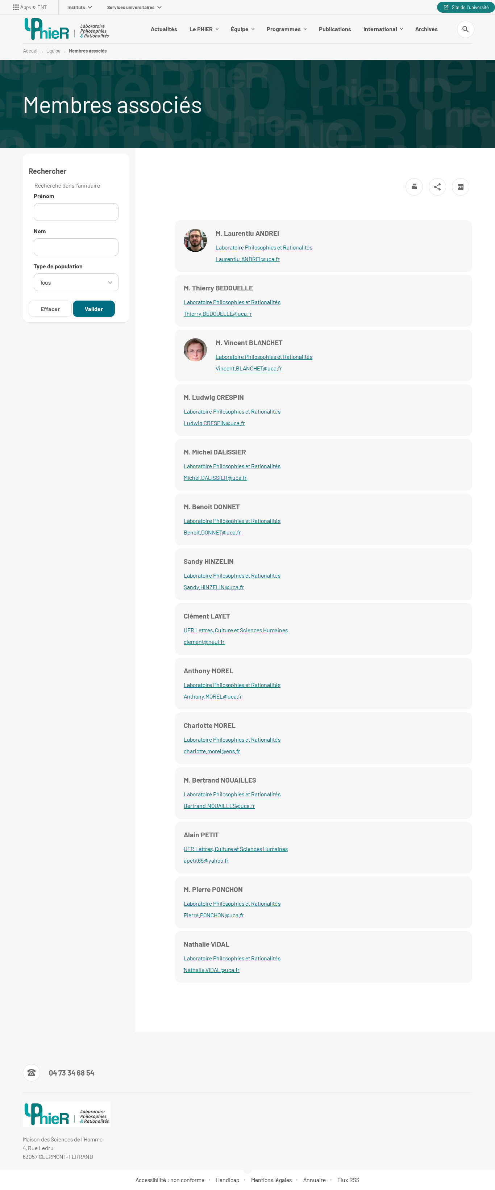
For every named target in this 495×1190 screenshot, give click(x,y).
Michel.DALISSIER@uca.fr (215, 477)
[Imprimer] (414, 187)
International (380, 28)
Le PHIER (201, 28)
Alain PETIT (201, 834)
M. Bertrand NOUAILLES (220, 780)
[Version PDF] (460, 187)
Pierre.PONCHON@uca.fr (214, 915)
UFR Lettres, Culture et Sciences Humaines (236, 630)
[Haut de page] (34, 1168)
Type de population (58, 266)
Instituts (76, 7)
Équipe (240, 28)
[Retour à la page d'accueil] (67, 29)
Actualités (164, 28)
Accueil (30, 51)
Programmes (284, 28)
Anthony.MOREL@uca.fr (213, 696)
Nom (40, 230)
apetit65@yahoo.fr (206, 860)
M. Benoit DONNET (212, 506)
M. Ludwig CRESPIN (214, 397)
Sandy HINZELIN (209, 561)
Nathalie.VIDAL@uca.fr (212, 969)
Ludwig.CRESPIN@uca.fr (214, 422)
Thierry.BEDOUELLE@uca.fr (218, 313)
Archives (426, 28)
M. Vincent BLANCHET (249, 342)
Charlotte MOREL (210, 725)
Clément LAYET (207, 616)
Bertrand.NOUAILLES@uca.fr (219, 805)
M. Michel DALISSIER (215, 452)
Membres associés (88, 51)
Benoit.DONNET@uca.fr (212, 532)
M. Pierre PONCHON (213, 889)
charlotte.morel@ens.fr (212, 750)
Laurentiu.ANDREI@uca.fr (248, 258)
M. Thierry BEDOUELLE (218, 288)
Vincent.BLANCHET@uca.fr (249, 368)
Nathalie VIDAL (206, 944)
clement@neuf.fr (204, 641)
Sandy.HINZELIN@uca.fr (214, 586)
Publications (335, 28)
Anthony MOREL (208, 670)
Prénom (44, 195)
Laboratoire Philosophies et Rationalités (264, 247)
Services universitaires (130, 7)
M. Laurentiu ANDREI (247, 233)
